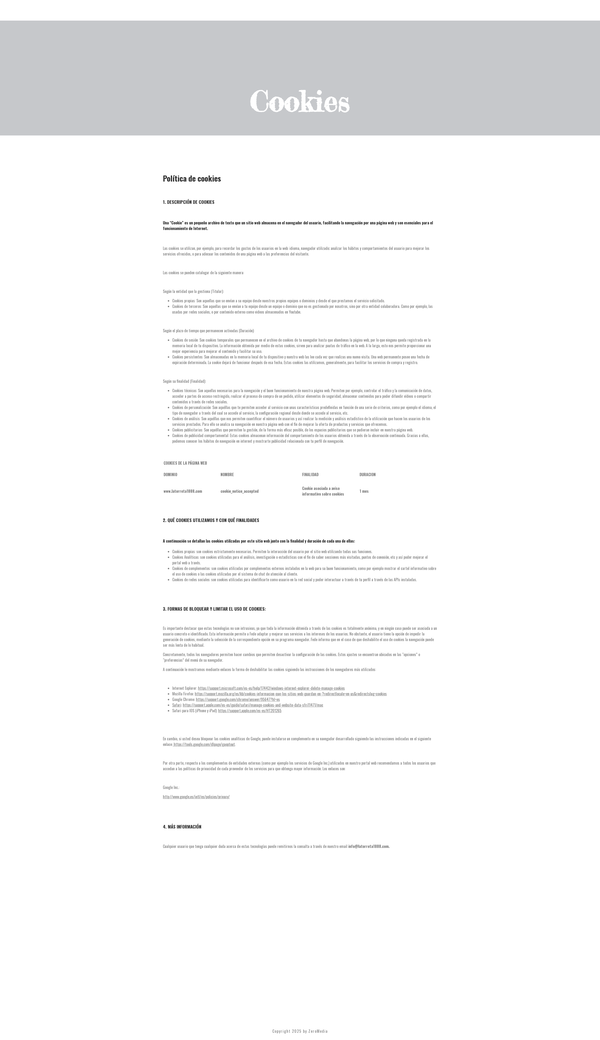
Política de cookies (299, 951)
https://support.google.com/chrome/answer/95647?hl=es (238, 699)
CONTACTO (300, 1003)
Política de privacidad (299, 947)
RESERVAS (300, 997)
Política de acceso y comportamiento (299, 943)
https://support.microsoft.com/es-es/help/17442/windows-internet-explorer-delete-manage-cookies (271, 688)
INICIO (300, 969)
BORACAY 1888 (300, 980)
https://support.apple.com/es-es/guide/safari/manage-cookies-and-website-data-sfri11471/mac (253, 705)
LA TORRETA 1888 (300, 975)
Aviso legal (299, 955)
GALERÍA (300, 992)
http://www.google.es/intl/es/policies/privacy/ (196, 796)
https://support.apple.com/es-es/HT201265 (249, 710)
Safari (176, 705)
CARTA (300, 986)
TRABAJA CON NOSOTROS (300, 923)
